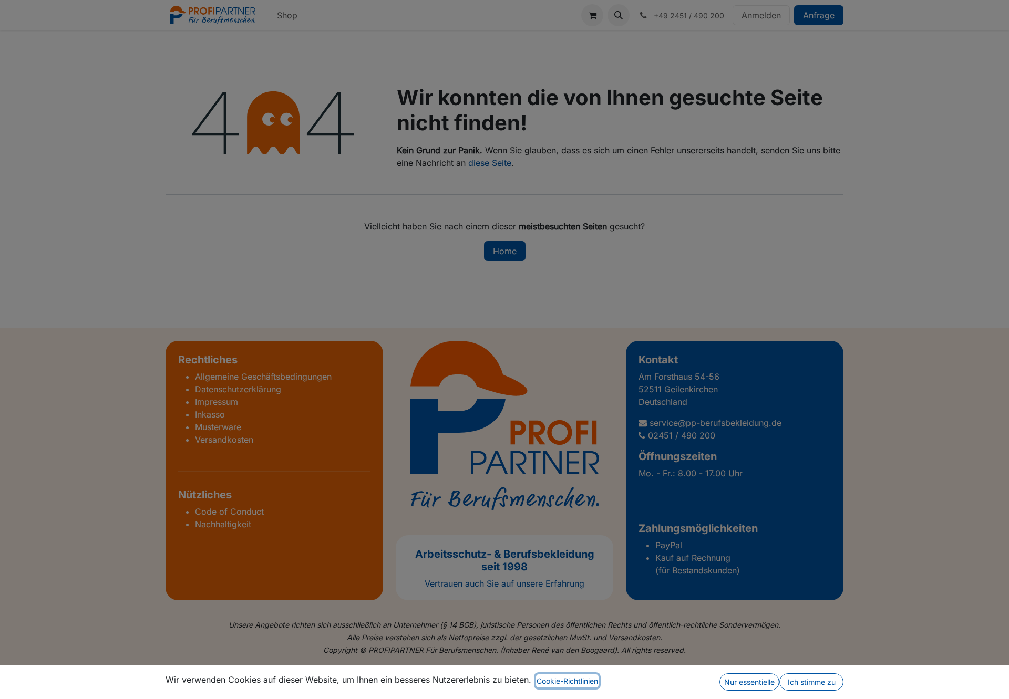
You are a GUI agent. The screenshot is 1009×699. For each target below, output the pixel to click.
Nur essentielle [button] (749, 681)
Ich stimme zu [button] (812, 681)
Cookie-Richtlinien (567, 680)
